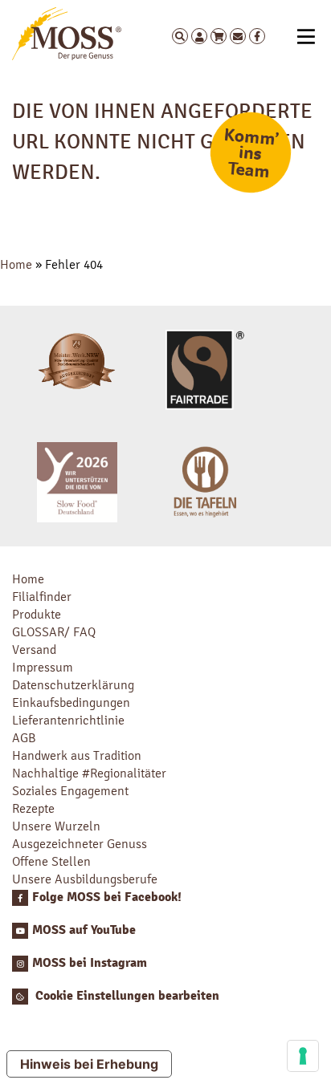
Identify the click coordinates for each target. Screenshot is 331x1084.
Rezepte (33, 808)
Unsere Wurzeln (56, 826)
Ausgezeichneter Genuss (79, 843)
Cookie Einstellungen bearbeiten (125, 996)
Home (16, 264)
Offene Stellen (51, 861)
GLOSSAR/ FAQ (54, 631)
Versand (34, 649)
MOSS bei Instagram (89, 963)
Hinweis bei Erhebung (89, 1064)
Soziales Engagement (70, 790)
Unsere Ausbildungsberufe (84, 879)
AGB (24, 737)
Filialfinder (42, 596)
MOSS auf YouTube (84, 930)
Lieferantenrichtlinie (68, 720)
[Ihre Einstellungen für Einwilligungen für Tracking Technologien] (303, 1056)
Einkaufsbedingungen (71, 702)
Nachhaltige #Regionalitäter (89, 773)
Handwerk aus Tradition (76, 755)
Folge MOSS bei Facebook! (107, 897)
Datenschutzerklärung (73, 684)
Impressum (42, 667)
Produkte (36, 614)
